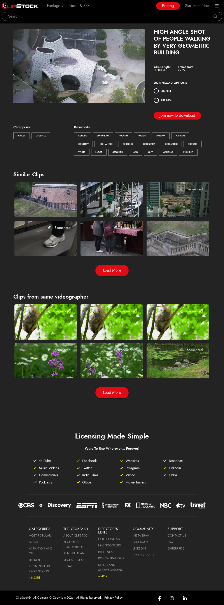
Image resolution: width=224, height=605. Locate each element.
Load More (112, 270)
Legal (67, 566)
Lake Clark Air (109, 539)
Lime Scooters (109, 545)
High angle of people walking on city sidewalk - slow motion (107, 208)
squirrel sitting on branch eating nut (41, 330)
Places (22, 136)
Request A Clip (144, 555)
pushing (188, 152)
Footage (53, 6)
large (98, 152)
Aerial (33, 542)
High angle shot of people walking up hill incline (41, 208)
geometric (171, 144)
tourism (180, 136)
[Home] (20, 5)
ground (192, 144)
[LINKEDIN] (185, 598)
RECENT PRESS (73, 560)
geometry (149, 144)
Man (135, 152)
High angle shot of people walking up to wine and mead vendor (107, 247)
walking (168, 152)
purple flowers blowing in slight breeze (41, 369)
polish (142, 136)
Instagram (141, 535)
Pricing (168, 6)
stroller (117, 152)
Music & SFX (79, 6)
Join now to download (177, 116)
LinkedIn (139, 548)
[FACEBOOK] (159, 598)
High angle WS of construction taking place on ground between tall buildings (173, 208)
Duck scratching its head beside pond (173, 369)
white (81, 152)
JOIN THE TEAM (73, 553)
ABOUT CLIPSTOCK (76, 535)
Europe (82, 136)
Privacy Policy (113, 597)
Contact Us (177, 535)
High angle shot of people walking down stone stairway (173, 247)
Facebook (140, 542)
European (103, 136)
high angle (106, 144)
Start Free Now (197, 6)
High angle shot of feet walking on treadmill (41, 247)
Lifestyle (41, 136)
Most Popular (40, 535)
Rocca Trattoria (111, 558)
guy (150, 152)
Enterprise (176, 548)
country (83, 144)
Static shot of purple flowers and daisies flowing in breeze (107, 369)
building (128, 144)
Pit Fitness (106, 552)
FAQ (170, 542)
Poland (123, 136)
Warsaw (160, 136)
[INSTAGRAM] (172, 598)
